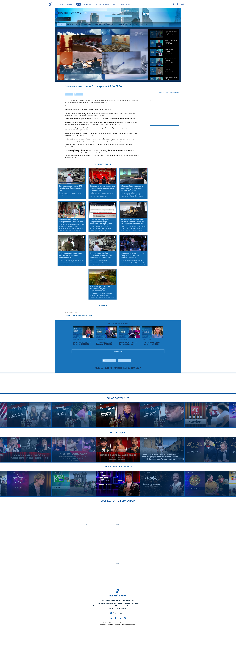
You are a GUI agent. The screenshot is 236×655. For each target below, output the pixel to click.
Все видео (135, 603)
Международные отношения (79, 315)
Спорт (114, 4)
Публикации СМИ (121, 609)
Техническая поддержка (135, 606)
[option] (163, 33)
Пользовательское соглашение (103, 606)
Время (70, 12)
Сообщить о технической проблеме (168, 92)
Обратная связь (120, 606)
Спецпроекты (115, 600)
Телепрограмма (126, 4)
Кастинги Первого (124, 603)
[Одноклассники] (78, 94)
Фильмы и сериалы (102, 4)
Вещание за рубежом (119, 613)
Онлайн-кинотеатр (128, 600)
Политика (67, 315)
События (111, 609)
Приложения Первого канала (107, 603)
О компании (106, 600)
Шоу (78, 4)
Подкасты (87, 4)
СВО (90, 315)
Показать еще (102, 305)
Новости (70, 4)
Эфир (62, 4)
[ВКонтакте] (69, 94)
